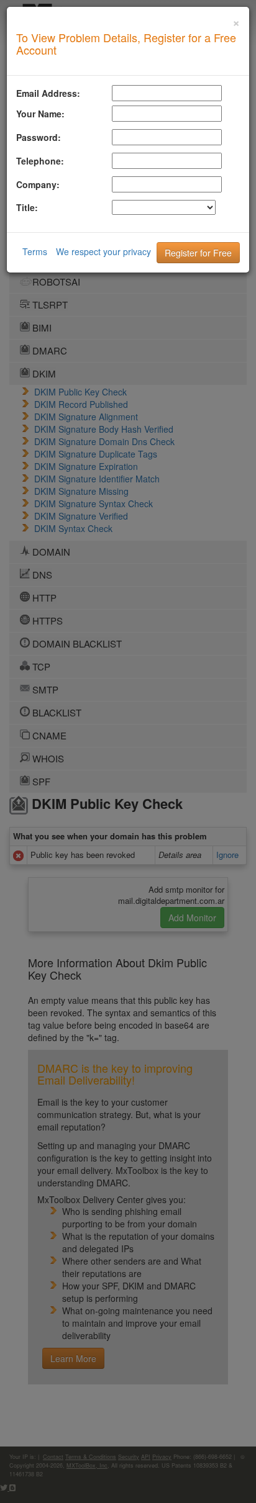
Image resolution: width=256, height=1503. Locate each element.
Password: (38, 137)
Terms (34, 251)
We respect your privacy (103, 251)
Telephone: (40, 161)
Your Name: (40, 113)
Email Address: (48, 93)
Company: (38, 184)
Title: (27, 207)
